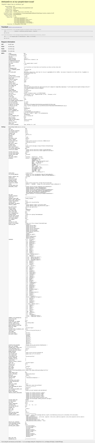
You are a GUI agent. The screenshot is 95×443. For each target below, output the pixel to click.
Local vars (6, 32)
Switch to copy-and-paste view (15, 27)
